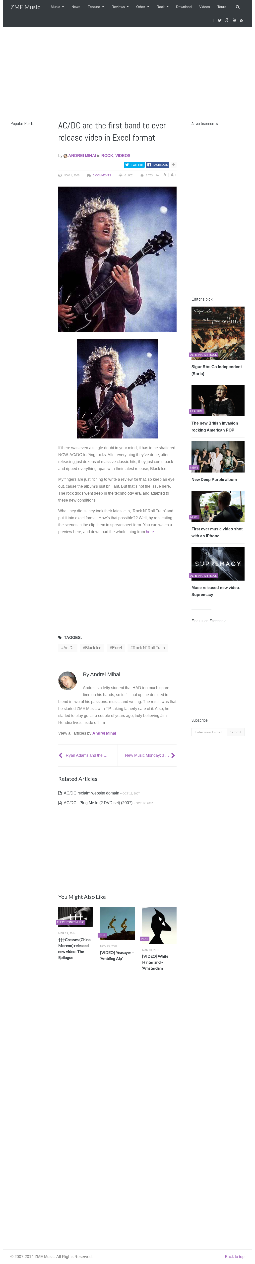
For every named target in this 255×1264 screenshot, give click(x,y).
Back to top (235, 1257)
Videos (204, 7)
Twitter (137, 164)
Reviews (118, 7)
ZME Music (25, 6)
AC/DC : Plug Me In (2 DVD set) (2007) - (108, 803)
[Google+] (227, 20)
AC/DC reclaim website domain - (101, 793)
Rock (161, 7)
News (75, 7)
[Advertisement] (127, 69)
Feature (94, 7)
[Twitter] (220, 20)
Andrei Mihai (81, 156)
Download (184, 7)
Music (55, 7)
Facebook (160, 164)
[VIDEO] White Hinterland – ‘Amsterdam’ (155, 962)
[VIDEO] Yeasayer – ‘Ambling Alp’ (117, 955)
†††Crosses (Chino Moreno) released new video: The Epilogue (74, 948)
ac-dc (69, 648)
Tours (221, 7)
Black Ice (93, 648)
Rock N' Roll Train (149, 648)
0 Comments (102, 175)
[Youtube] (235, 20)
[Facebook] (213, 20)
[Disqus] (117, 1048)
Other (140, 7)
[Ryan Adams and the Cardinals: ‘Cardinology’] (61, 755)
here (150, 532)
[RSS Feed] (242, 20)
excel (117, 648)
